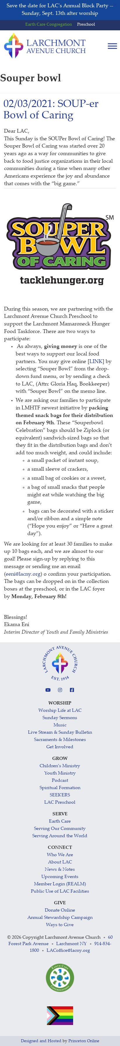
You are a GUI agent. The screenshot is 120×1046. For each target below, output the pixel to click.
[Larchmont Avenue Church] (45, 45)
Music (60, 725)
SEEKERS (60, 795)
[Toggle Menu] (112, 46)
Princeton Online (83, 1041)
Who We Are (60, 855)
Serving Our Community (60, 828)
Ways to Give (60, 925)
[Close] (115, 5)
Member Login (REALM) (60, 884)
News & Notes (60, 869)
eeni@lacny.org (23, 574)
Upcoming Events (59, 877)
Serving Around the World (59, 836)
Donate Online (60, 910)
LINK (96, 362)
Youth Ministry (60, 773)
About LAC (60, 862)
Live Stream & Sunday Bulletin (60, 732)
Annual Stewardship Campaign (60, 917)
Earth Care (60, 821)
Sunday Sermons (60, 718)
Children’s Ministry (60, 766)
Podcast (60, 780)
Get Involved (59, 747)
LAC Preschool (59, 802)
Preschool (86, 25)
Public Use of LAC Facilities (60, 891)
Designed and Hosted (41, 1041)
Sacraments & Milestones (60, 739)
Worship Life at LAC (60, 710)
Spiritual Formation (60, 788)
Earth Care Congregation (48, 25)
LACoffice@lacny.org (68, 950)
